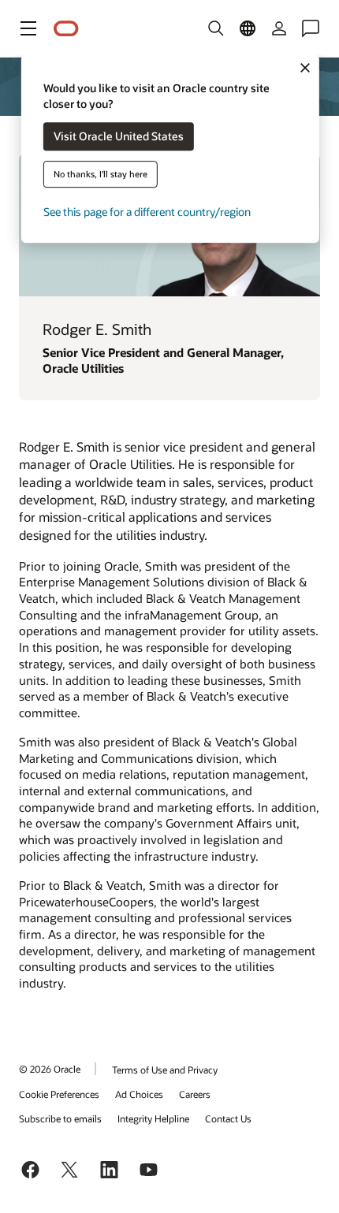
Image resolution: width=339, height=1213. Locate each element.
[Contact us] (310, 28)
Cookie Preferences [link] (59, 1094)
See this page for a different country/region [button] (147, 212)
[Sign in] (279, 28)
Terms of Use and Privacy (165, 1069)
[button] (28, 28)
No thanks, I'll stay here (100, 174)
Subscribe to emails (60, 1118)
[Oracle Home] (66, 28)
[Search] (216, 28)
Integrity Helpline (153, 1118)
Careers (194, 1094)
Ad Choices (139, 1094)
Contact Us (228, 1118)
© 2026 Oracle (49, 1068)
